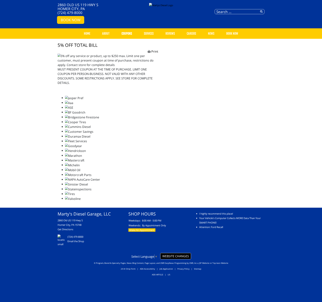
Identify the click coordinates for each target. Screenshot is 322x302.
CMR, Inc (193, 263)
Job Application (166, 269)
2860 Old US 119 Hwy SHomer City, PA (78, 6)
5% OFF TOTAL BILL (77, 45)
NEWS (211, 33)
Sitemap (197, 269)
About (106, 33)
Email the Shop (75, 241)
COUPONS (126, 33)
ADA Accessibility (147, 269)
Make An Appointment (141, 230)
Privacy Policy (183, 269)
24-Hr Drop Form (128, 269)
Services (149, 33)
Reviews (170, 33)
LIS (169, 274)
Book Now (70, 19)
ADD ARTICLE (157, 274)
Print (154, 51)
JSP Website (204, 263)
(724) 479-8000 (70, 12)
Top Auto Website (220, 263)
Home (87, 33)
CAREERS (191, 33)
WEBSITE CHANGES (175, 256)
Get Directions (65, 229)
